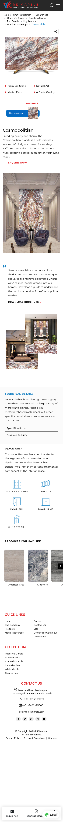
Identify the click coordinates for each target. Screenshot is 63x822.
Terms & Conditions (34, 738)
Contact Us (40, 624)
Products (10, 628)
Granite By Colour (15, 18)
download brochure (24, 302)
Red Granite (13, 21)
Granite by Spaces (37, 18)
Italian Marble (12, 665)
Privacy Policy (13, 738)
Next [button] (60, 566)
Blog (36, 628)
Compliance (40, 636)
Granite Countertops (17, 24)
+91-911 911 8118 (34, 698)
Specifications (16, 428)
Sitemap (52, 738)
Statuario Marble (14, 661)
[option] (31, 55)
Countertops (42, 15)
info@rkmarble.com (33, 711)
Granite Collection (22, 15)
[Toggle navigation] (57, 5)
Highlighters (29, 21)
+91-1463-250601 (34, 705)
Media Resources (14, 632)
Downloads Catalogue (46, 632)
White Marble (12, 669)
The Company (12, 624)
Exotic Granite (12, 657)
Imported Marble (14, 653)
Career (37, 621)
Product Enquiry (17, 435)
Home (6, 15)
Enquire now (17, 162)
